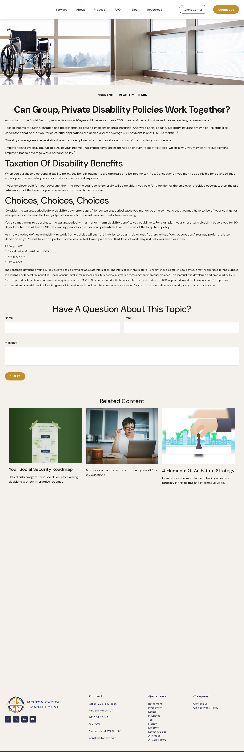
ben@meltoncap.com (102, 738)
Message (11, 343)
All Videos (154, 735)
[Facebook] (8, 719)
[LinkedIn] (24, 719)
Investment (155, 707)
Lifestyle (153, 727)
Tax (150, 719)
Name (9, 318)
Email (127, 318)
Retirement (155, 703)
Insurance (154, 715)
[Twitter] (16, 719)
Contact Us (200, 703)
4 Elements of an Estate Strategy (198, 470)
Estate (152, 711)
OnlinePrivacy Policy (205, 707)
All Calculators (157, 739)
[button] (61, 9)
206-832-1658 (107, 703)
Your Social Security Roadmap (41, 469)
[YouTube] (33, 719)
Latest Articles (157, 731)
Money (152, 723)
